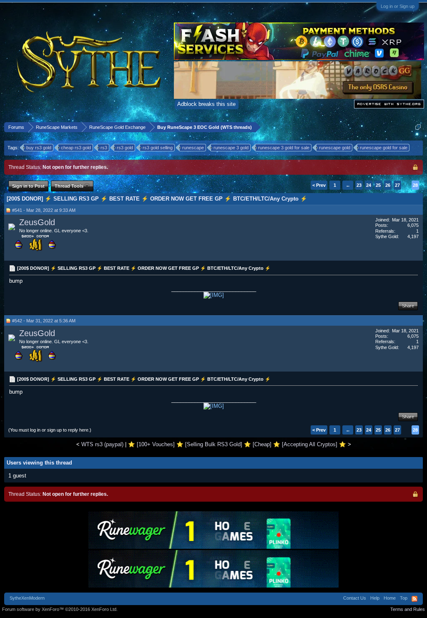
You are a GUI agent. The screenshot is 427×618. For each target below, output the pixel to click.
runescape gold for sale (383, 147)
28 (415, 185)
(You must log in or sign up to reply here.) (49, 429)
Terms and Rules (407, 609)
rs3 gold (125, 147)
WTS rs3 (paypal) (102, 444)
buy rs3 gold (38, 147)
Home (390, 597)
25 (378, 185)
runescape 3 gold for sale (283, 147)
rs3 (103, 147)
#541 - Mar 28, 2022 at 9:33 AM (43, 210)
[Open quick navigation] (418, 127)
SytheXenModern (27, 597)
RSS (414, 599)
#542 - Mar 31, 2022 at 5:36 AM (43, 320)
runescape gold (334, 147)
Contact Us (354, 597)
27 (397, 185)
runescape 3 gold (231, 147)
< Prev (319, 185)
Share (408, 305)
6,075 (413, 225)
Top (403, 597)
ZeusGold (37, 222)
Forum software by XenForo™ (60, 609)
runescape (193, 147)
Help (374, 597)
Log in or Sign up (397, 6)
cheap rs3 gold (76, 147)
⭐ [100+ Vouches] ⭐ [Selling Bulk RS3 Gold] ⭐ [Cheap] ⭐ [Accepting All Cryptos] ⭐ (237, 444)
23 (359, 185)
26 (387, 185)
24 (368, 185)
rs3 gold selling (158, 147)
